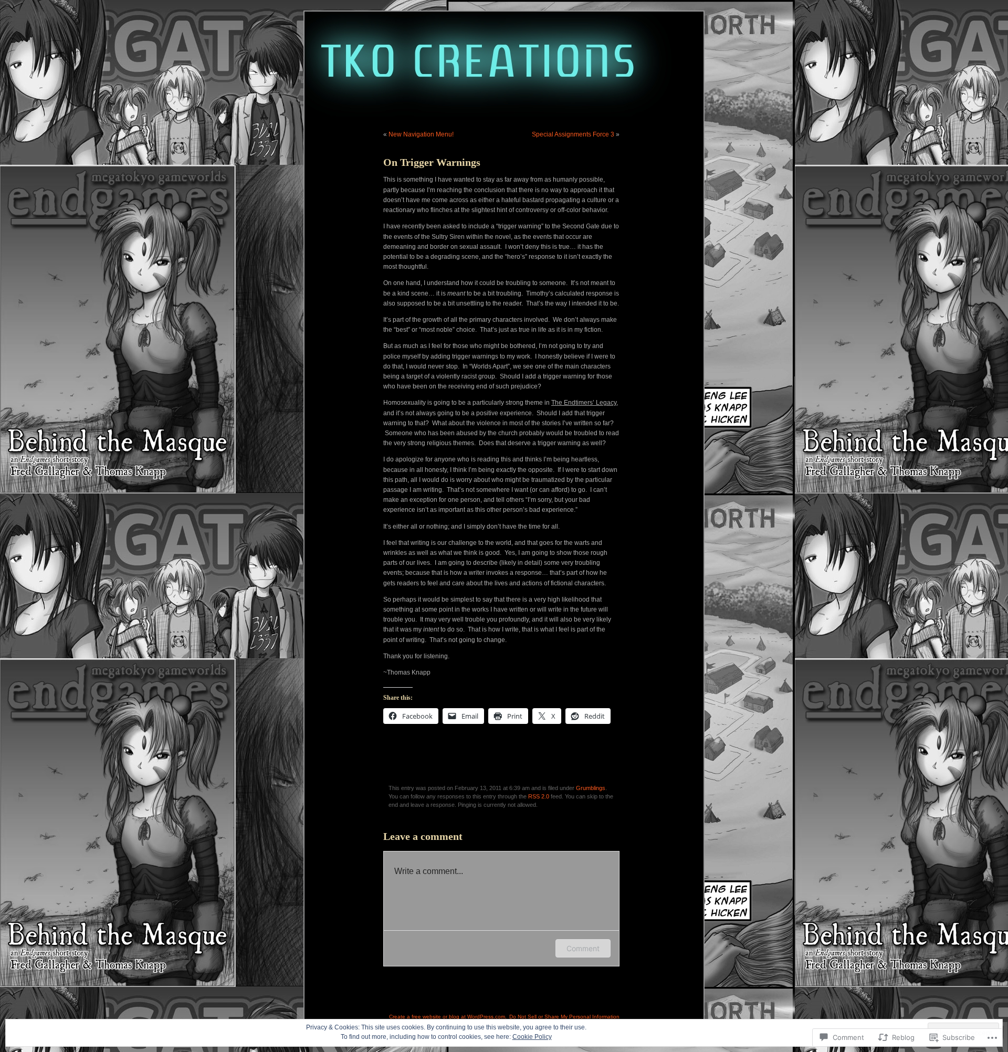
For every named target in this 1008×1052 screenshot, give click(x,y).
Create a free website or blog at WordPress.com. (448, 1016)
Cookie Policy (532, 1036)
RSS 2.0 (538, 796)
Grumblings (590, 788)
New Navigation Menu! (421, 134)
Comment (583, 948)
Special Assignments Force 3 (573, 134)
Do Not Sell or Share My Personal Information (564, 1016)
